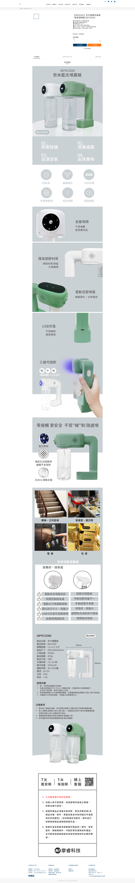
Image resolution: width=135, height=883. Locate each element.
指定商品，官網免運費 (79, 34)
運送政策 (50, 871)
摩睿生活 (74, 4)
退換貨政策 (56, 871)
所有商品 (48, 4)
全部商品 (21, 8)
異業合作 (70, 869)
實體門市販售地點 (52, 874)
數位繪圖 (81, 4)
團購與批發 (71, 871)
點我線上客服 (51, 872)
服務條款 (50, 869)
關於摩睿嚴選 (91, 869)
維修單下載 (58, 872)
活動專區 (54, 4)
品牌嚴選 (88, 4)
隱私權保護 (56, 869)
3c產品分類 (67, 4)
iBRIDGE (30, 8)
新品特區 (61, 4)
